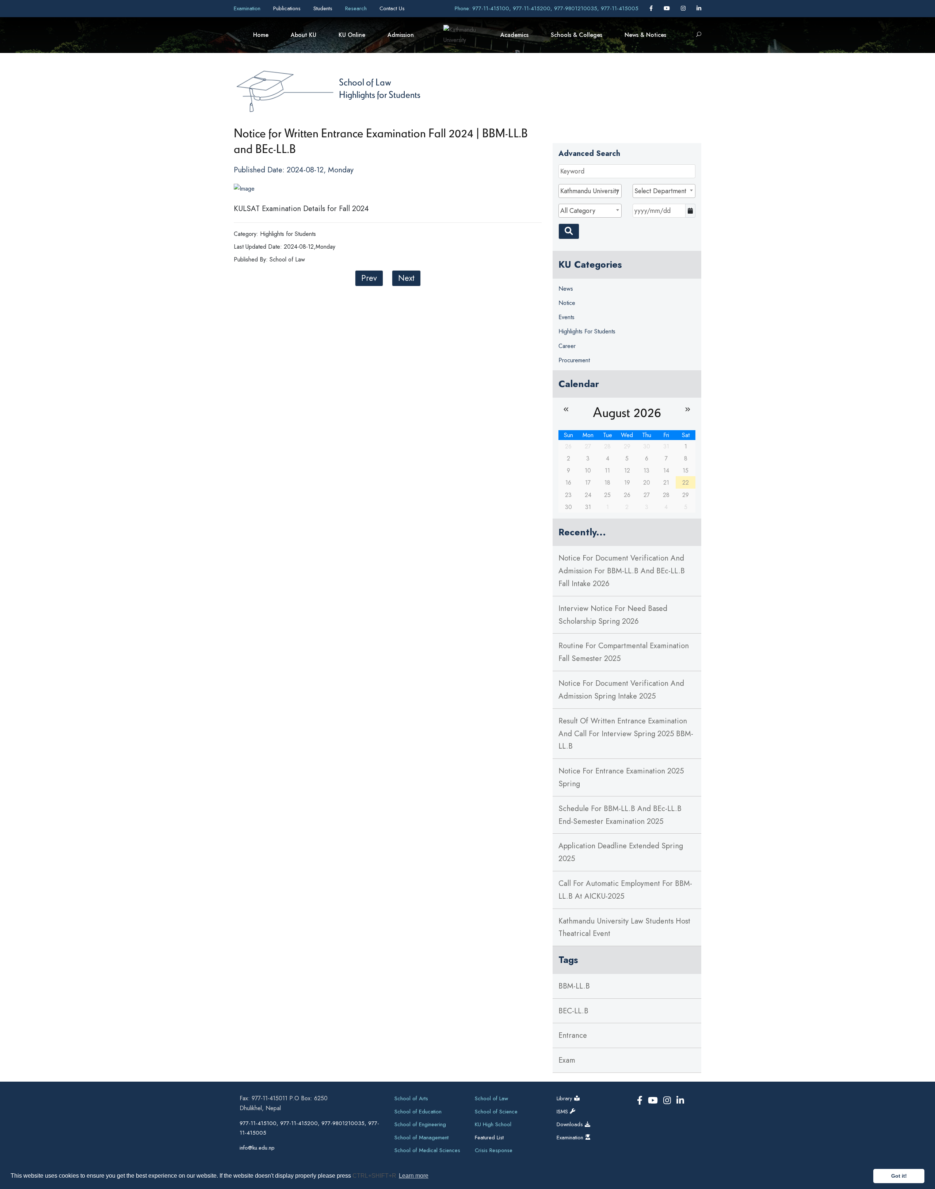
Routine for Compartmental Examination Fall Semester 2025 (623, 652)
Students (323, 8)
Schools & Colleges (576, 35)
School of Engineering (420, 1124)
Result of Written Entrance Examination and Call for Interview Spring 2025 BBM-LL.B (625, 733)
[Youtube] (668, 8)
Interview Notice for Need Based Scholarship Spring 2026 (612, 615)
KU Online (352, 35)
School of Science (496, 1112)
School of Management (421, 1137)
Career (567, 346)
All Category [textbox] (577, 210)
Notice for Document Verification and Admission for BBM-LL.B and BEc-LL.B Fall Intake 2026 (621, 571)
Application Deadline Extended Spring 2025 (620, 852)
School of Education (418, 1112)
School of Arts (411, 1098)
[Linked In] (699, 8)
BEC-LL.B (573, 1010)
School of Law (365, 81)
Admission (401, 35)
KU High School (493, 1124)
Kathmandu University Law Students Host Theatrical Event (624, 927)
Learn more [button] (413, 1176)
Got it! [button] (899, 1176)
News (565, 288)
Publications (287, 8)
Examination (248, 8)
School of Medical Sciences (427, 1150)
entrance (572, 1035)
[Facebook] (651, 8)
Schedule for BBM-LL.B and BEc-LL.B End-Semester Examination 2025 (620, 815)
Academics (514, 35)
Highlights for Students (379, 94)
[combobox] (589, 191)
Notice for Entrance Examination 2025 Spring (621, 777)
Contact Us (392, 8)
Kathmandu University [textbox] (589, 191)
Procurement (574, 360)
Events (566, 317)
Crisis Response (493, 1150)
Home (260, 35)
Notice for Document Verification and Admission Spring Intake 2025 (621, 689)
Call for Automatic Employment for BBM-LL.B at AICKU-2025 (625, 890)
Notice (566, 303)
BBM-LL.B (574, 985)
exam (566, 1060)
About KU (303, 35)
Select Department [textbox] (660, 191)
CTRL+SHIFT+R (375, 1176)
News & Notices (645, 35)
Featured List (489, 1137)
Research (357, 8)
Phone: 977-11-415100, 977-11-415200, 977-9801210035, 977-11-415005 (546, 8)
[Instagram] (684, 8)
